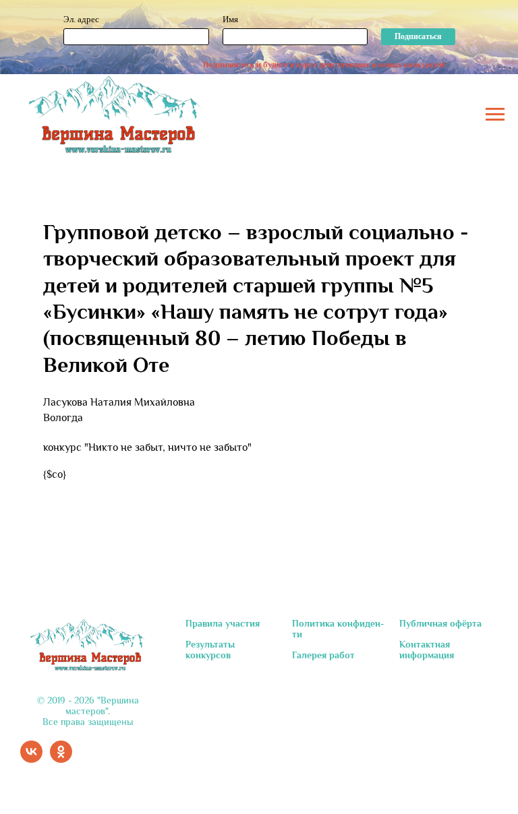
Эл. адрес (81, 19)
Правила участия (222, 623)
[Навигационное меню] (495, 114)
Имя (230, 19)
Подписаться (418, 36)
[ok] (61, 759)
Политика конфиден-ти (338, 628)
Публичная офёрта (440, 623)
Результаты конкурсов (210, 649)
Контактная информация (426, 649)
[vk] (31, 759)
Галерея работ (323, 655)
